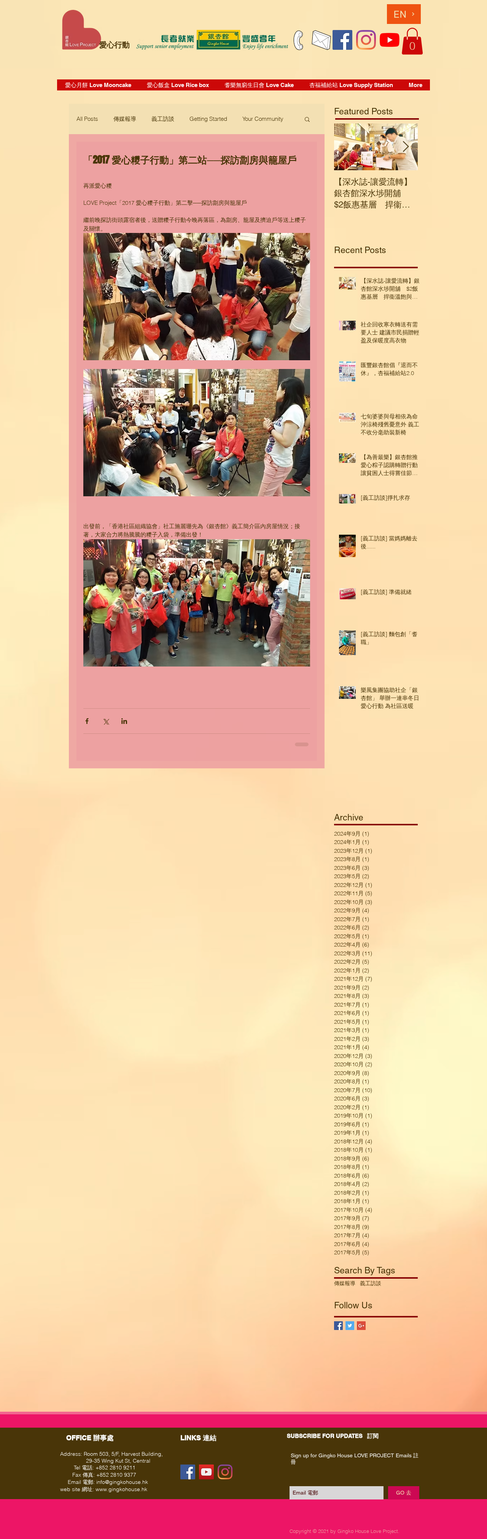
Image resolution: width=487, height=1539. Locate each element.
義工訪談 (162, 118)
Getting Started (208, 118)
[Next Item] (405, 147)
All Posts (87, 118)
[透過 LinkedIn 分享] (124, 721)
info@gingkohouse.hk (122, 1482)
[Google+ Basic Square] (361, 1325)
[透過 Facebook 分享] (87, 721)
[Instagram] (366, 40)
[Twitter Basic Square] (349, 1325)
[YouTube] (389, 40)
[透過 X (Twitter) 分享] (105, 721)
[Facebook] (342, 40)
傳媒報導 (124, 118)
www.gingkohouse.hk (121, 1489)
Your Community (262, 118)
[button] (412, 41)
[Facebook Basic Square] (338, 1325)
